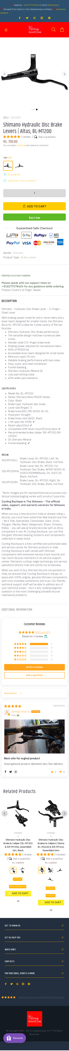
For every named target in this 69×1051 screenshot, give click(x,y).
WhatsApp (52, 5)
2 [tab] (34, 109)
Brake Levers (28, 257)
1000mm (50, 888)
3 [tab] (37, 109)
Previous (5, 74)
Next (64, 74)
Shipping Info (14, 174)
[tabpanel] (34, 72)
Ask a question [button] (34, 675)
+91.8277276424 (31, 5)
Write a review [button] (34, 667)
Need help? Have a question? (22, 180)
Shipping (21, 145)
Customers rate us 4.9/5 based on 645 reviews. (41, 997)
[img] (12, 706)
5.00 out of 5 (42, 632)
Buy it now (34, 218)
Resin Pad (50, 895)
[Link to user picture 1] (34, 736)
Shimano (18, 253)
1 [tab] (32, 109)
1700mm (18, 879)
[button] (12, 137)
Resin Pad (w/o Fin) (18, 886)
